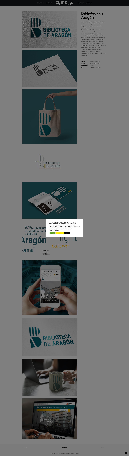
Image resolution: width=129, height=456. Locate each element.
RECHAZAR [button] (67, 233)
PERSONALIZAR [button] (59, 233)
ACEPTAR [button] (52, 233)
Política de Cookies (54, 230)
